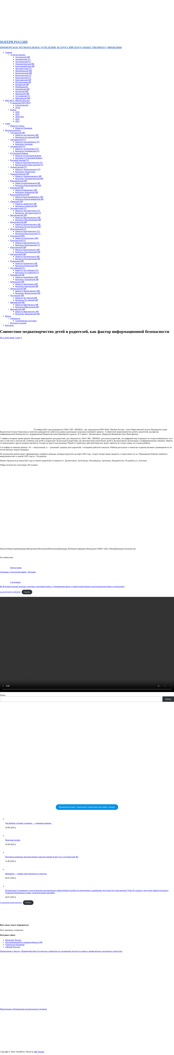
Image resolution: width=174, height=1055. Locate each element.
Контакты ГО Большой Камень (28, 158)
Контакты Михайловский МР (28, 220)
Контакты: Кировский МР (26, 192)
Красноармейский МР (25, 66)
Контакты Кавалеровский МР (28, 185)
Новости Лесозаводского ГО (27, 211)
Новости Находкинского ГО (27, 231)
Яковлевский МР (22, 98)
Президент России (13, 940)
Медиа (8, 316)
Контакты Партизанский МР (27, 252)
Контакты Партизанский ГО (27, 245)
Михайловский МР (23, 71)
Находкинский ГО (23, 75)
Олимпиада (15, 318)
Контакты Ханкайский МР (27, 279)
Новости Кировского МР (26, 190)
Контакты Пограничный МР (27, 259)
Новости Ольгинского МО (26, 238)
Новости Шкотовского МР (26, 305)
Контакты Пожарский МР (26, 266)
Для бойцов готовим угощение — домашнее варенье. (28, 823)
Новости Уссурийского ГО (26, 270)
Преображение (21, 87)
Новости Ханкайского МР (26, 277)
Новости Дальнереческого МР (28, 176)
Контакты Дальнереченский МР (29, 178)
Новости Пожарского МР (26, 263)
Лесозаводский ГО (23, 68)
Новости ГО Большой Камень (28, 156)
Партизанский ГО (23, 78)
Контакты (9, 325)
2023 (17, 121)
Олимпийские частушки (26, 321)
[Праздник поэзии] (10, 836)
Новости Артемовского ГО (27, 149)
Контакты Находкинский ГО (27, 234)
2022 (17, 119)
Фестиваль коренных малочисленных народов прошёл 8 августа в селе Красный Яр (41, 857)
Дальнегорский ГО (18, 167)
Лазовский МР (16, 201)
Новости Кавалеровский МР (27, 183)
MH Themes (39, 1052)
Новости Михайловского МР (28, 217)
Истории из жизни (18, 323)
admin (12, 338)
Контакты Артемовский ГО (27, 151)
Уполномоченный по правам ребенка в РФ (23, 942)
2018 (17, 112)
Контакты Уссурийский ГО (27, 272)
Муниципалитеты (13, 130)
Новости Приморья (23, 128)
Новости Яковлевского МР (27, 311)
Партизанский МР (23, 80)
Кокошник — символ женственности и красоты (26, 874)
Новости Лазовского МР (26, 204)
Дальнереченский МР (24, 64)
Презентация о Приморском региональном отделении (23, 1009)
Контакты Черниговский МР (27, 293)
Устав (17, 107)
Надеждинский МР (23, 73)
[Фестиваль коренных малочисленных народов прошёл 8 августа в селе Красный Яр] (10, 852)
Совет (7, 123)
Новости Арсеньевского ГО (27, 142)
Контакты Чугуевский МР (26, 300)
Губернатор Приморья (14, 945)
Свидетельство (21, 105)
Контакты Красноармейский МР (29, 199)
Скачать (27, 592)
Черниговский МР (18, 289)
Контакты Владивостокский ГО (29, 165)
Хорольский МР (22, 94)
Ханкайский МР (22, 89)
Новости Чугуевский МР (26, 298)
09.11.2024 (4, 338)
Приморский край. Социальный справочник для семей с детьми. (87, 807)
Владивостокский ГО (19, 160)
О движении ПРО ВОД (20, 103)
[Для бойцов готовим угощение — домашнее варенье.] (10, 819)
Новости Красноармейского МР (29, 197)
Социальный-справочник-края (11, 902)
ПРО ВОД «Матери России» (17, 100)
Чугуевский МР (17, 295)
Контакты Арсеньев (24, 144)
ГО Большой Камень (19, 153)
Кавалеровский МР (18, 181)
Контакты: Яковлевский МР (27, 314)
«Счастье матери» (18, 55)
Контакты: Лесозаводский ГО (28, 213)
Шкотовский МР (17, 302)
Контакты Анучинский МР (27, 137)
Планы (13, 110)
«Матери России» (13, 947)
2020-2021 (19, 117)
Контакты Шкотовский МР (27, 307)
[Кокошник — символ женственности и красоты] (10, 869)
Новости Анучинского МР (26, 135)
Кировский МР (16, 188)
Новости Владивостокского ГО (29, 162)
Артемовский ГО (22, 59)
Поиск (3, 695)
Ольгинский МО (17, 236)
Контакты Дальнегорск (25, 172)
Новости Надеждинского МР (28, 224)
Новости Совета (17, 126)
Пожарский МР (22, 84)
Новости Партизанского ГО (27, 243)
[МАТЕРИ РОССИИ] (80, 36)
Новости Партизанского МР (27, 250)
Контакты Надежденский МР (28, 227)
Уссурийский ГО (22, 96)
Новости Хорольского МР (26, 284)
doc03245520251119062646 (10, 592)
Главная (8, 52)
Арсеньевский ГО (23, 62)
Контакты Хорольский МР (26, 286)
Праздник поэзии (12, 840)
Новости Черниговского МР (27, 291)
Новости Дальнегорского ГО (27, 169)
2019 (17, 114)
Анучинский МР (22, 57)
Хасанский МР (21, 91)
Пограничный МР (23, 82)
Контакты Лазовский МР (26, 206)
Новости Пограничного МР (27, 256)
